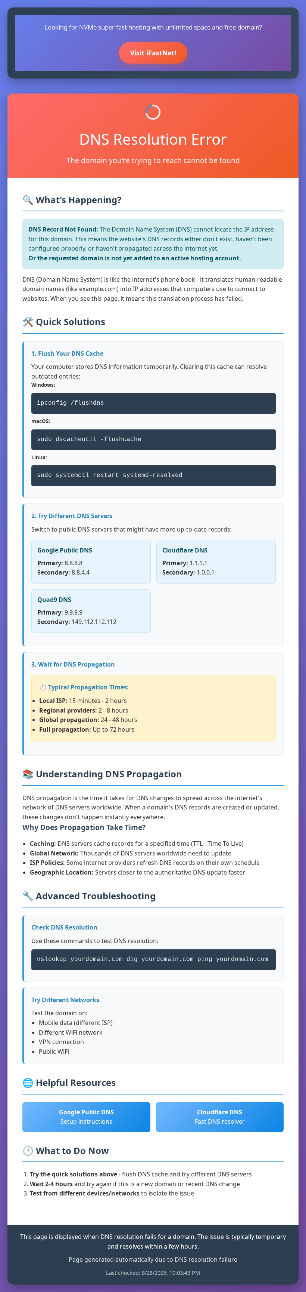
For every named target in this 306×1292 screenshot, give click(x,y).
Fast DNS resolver (220, 1117)
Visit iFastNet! (153, 52)
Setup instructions (86, 1117)
